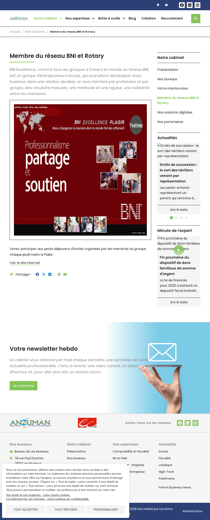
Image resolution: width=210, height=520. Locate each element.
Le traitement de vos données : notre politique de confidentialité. (47, 499)
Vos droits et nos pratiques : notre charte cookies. (38, 495)
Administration (193, 511)
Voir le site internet (25, 262)
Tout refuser (66, 509)
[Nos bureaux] (159, 5)
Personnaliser (106, 509)
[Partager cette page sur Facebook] (37, 274)
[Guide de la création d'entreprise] (149, 18)
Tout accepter (26, 509)
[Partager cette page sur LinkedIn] (49, 274)
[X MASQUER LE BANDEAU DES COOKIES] (128, 465)
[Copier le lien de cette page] (58, 274)
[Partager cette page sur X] (43, 274)
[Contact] (167, 5)
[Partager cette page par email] (65, 274)
